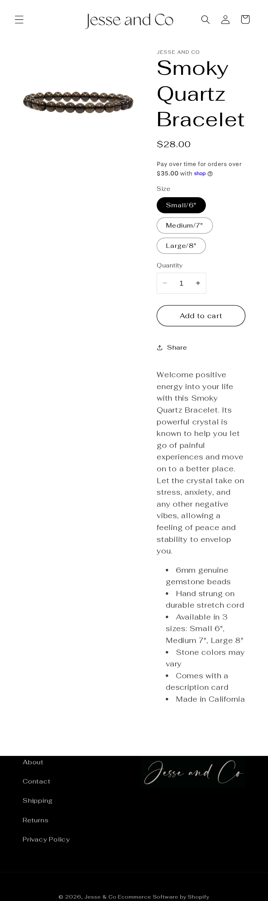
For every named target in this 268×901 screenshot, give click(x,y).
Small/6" (181, 205)
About (33, 762)
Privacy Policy (46, 839)
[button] (19, 19)
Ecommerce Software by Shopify (163, 897)
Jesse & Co (100, 897)
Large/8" (181, 246)
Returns (36, 820)
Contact (36, 781)
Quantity (170, 265)
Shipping (38, 800)
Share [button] (177, 347)
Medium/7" (184, 225)
